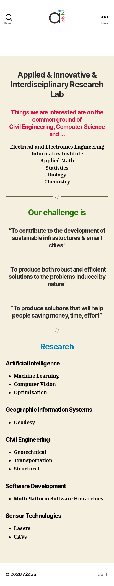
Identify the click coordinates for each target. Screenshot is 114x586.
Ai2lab (29, 574)
